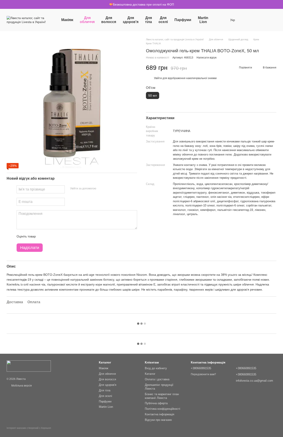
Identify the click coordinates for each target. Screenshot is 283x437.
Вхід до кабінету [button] (156, 368)
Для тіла (148, 20)
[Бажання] (246, 19)
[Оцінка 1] (43, 236)
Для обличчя (87, 20)
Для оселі (163, 20)
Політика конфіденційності (162, 408)
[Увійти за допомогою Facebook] (101, 188)
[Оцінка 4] (64, 236)
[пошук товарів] (219, 19)
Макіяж (67, 20)
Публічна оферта (156, 403)
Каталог (150, 373)
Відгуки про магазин (158, 419)
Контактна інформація (159, 414)
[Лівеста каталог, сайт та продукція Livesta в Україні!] (29, 365)
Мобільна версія (21, 385)
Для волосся (108, 20)
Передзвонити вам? (203, 374)
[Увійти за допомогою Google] (108, 188)
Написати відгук (206, 57)
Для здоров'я (130, 20)
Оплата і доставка (157, 379)
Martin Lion (203, 20)
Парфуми (182, 20)
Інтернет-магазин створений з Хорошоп (29, 428)
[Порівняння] (258, 19)
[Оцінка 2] (50, 236)
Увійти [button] (158, 78)
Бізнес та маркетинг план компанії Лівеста (162, 396)
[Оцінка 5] (71, 236)
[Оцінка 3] (57, 236)
